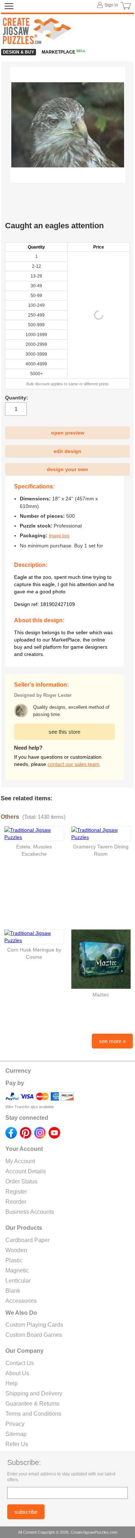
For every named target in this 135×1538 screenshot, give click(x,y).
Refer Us (16, 1444)
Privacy (14, 1424)
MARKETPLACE (64, 52)
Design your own (67, 469)
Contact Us (19, 1363)
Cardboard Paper (27, 1240)
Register (16, 1192)
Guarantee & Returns (32, 1404)
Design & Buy (18, 52)
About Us (17, 1373)
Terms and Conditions (33, 1414)
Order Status (21, 1181)
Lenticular (18, 1281)
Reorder (15, 1202)
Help (11, 1383)
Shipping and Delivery (33, 1393)
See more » (112, 1041)
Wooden (16, 1250)
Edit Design (67, 451)
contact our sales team (73, 764)
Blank (12, 1291)
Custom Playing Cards (34, 1325)
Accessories (21, 1301)
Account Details (25, 1171)
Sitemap (16, 1434)
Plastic (14, 1260)
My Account (20, 1161)
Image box (59, 535)
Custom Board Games (33, 1335)
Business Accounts (29, 1212)
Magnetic (17, 1270)
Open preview (67, 433)
